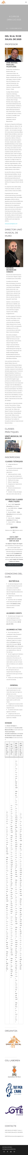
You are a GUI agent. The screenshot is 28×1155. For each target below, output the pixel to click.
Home (7, 28)
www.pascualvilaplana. (10, 224)
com (16, 224)
